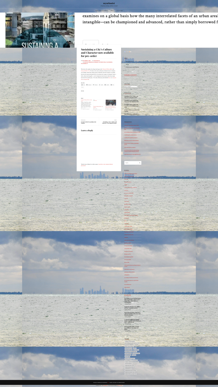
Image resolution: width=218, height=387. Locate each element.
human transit (127, 207)
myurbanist (109, 3)
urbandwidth (128, 368)
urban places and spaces (129, 269)
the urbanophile (127, 259)
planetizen (126, 218)
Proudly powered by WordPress (100, 382)
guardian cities (127, 204)
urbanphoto (126, 274)
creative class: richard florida (130, 187)
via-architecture (127, 284)
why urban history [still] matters (131, 114)
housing (136, 344)
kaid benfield (127, 212)
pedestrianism (128, 353)
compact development (130, 341)
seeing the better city (128, 234)
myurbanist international (99, 62)
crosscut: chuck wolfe (128, 193)
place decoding (136, 353)
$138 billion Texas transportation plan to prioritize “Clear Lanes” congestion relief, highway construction (132, 300)
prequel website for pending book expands (131, 110)
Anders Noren (121, 382)
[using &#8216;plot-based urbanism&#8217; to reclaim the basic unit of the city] (110, 102)
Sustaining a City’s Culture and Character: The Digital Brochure (131, 101)
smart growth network (129, 240)
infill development (129, 346)
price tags (126, 223)
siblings (112, 10)
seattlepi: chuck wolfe (129, 231)
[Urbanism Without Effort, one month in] (98, 102)
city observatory (127, 182)
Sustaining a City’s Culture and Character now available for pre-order (131, 106)
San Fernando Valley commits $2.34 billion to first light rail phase (131, 328)
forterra (126, 198)
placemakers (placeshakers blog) (131, 215)
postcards (127, 356)
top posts (135, 360)
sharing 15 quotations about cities (131, 125)
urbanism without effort (129, 272)
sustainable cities (128, 248)
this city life (126, 262)
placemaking (109, 62)
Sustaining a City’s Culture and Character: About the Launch (131, 97)
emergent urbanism (128, 195)
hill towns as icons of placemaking (131, 140)
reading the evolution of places (130, 137)
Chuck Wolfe (97, 60)
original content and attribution (101, 10)
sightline (126, 237)
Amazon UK (86, 79)
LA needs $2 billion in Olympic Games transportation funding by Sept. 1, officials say (132, 321)
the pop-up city (127, 254)
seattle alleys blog (128, 226)
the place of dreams (128, 251)
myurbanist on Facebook (130, 74)
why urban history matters (130, 147)
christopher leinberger (129, 176)
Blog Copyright (120, 385)
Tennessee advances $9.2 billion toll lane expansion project (132, 307)
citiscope (126, 179)
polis (125, 220)
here (109, 77)
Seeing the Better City (85, 70)
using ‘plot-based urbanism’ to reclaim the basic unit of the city (110, 107)
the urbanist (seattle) (128, 256)
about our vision (119, 10)
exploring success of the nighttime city (132, 154)
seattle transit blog (128, 229)
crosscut (126, 190)
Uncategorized (128, 363)
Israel (134, 348)
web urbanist (127, 287)
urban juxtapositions (130, 372)
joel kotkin (126, 209)
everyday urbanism (88, 62)
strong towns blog (128, 245)
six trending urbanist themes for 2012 (132, 132)
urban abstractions (129, 365)
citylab (125, 184)
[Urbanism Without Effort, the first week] (87, 104)
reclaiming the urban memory (130, 135)
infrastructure (128, 348)
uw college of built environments (131, 277)
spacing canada (127, 243)
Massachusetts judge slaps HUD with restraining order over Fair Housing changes (132, 314)
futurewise (126, 201)
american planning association (130, 173)
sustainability (84, 63)
